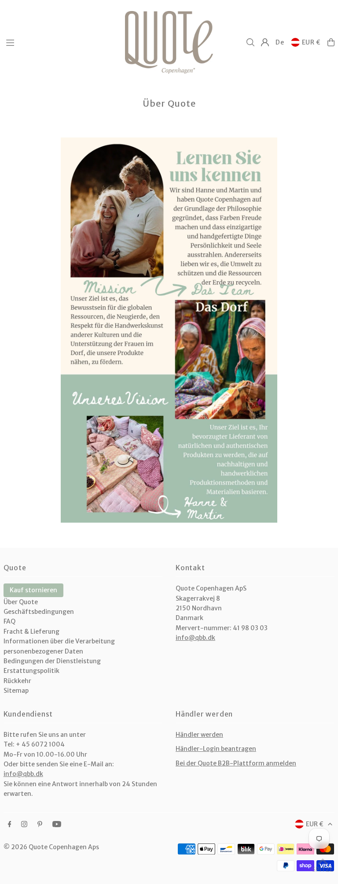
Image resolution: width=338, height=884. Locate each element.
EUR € (311, 42)
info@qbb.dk (195, 638)
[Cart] (330, 42)
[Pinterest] (39, 824)
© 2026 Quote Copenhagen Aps (51, 847)
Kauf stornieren (33, 590)
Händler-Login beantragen (216, 749)
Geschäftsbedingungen (39, 612)
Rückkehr (17, 681)
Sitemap (16, 691)
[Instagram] (24, 824)
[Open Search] (250, 42)
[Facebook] (9, 824)
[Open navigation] (61, 41)
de (280, 42)
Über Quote (21, 602)
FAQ (9, 621)
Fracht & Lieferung (31, 631)
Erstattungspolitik (31, 671)
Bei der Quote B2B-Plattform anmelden (236, 763)
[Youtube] (56, 824)
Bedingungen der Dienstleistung (52, 661)
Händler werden (199, 735)
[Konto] (265, 42)
